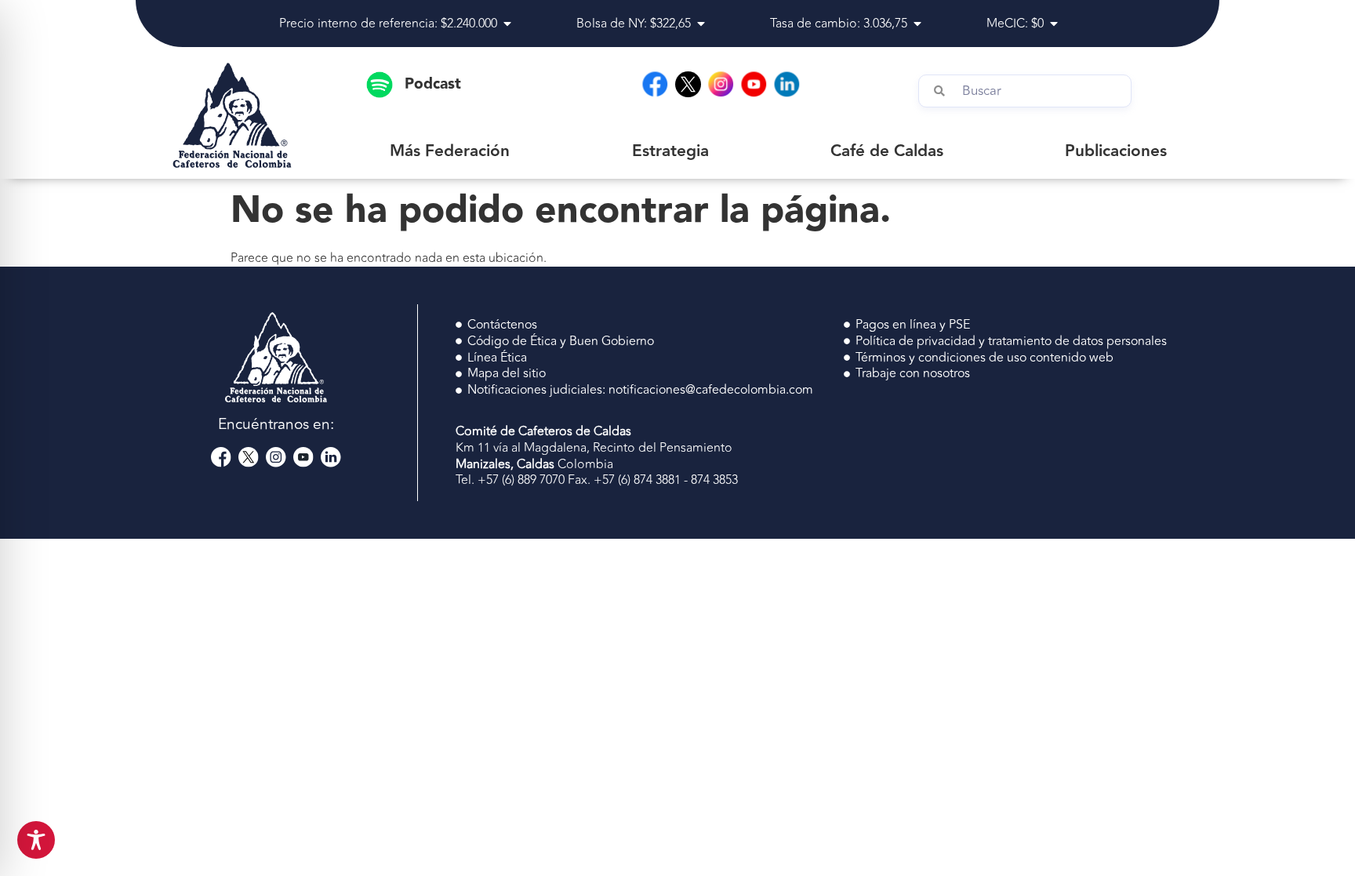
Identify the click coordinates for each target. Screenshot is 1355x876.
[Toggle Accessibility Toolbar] (36, 840)
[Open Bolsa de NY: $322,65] (701, 23)
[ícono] (688, 84)
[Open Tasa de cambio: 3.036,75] (917, 23)
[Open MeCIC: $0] (1054, 23)
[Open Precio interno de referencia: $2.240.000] (507, 23)
